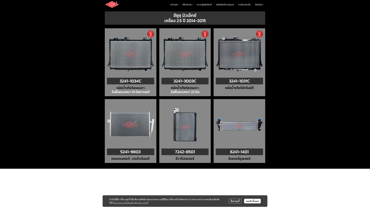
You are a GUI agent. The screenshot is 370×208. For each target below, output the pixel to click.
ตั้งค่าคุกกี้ (235, 201)
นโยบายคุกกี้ (143, 202)
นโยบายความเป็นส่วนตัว (123, 202)
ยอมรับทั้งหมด (252, 201)
